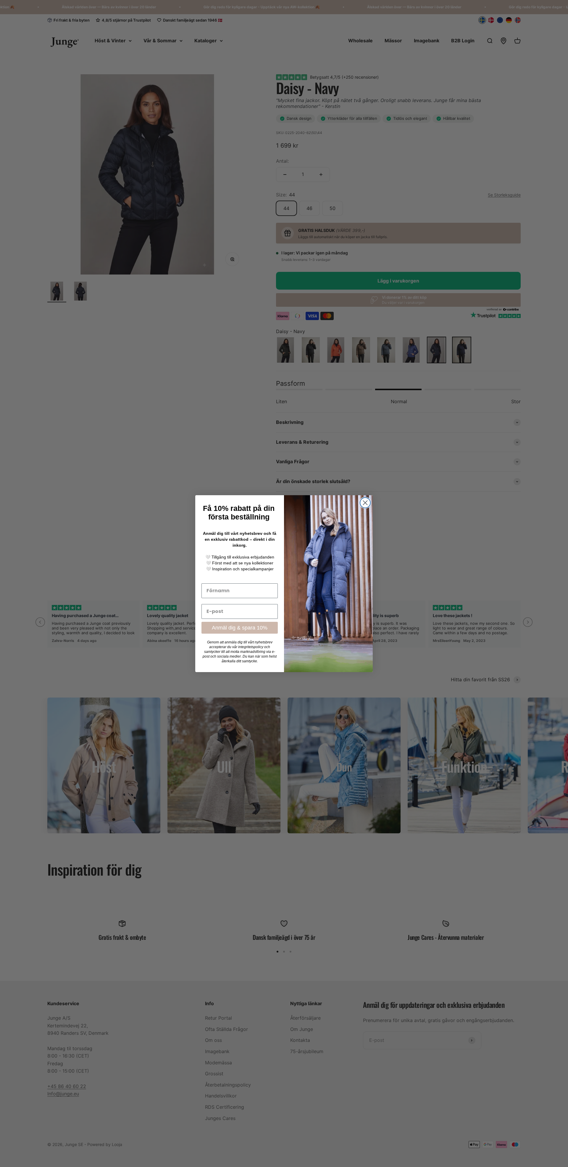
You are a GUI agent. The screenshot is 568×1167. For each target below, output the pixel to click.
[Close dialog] (365, 503)
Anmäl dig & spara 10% (239, 628)
